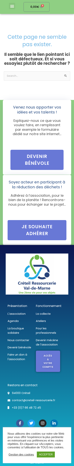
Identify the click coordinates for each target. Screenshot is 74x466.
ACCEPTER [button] (46, 454)
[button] (12, 6)
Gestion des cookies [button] (21, 454)
